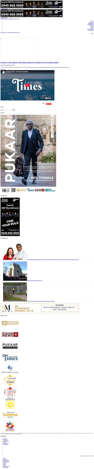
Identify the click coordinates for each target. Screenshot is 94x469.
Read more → (3, 69)
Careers (4, 442)
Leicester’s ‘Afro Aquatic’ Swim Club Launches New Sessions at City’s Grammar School (29, 62)
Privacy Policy (6, 443)
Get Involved (5, 441)
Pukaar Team (3, 65)
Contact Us (5, 439)
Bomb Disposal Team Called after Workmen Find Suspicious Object (41, 301)
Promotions (5, 444)
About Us (5, 438)
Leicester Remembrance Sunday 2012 (34, 280)
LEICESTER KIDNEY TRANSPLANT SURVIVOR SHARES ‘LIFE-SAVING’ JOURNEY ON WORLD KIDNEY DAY (52, 259)
